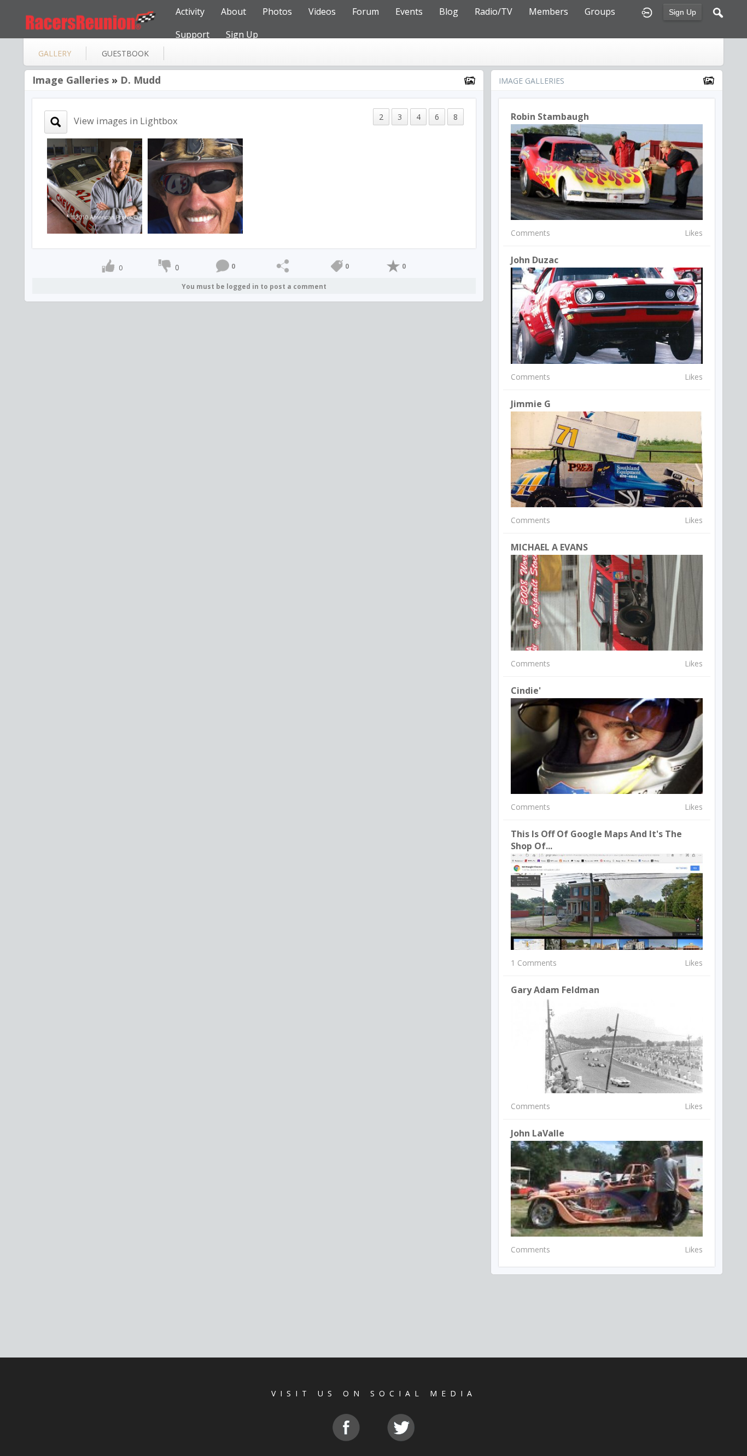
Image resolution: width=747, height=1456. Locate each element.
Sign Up (682, 12)
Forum (365, 11)
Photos (277, 11)
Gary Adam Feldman (555, 990)
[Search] (718, 11)
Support (192, 34)
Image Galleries (70, 79)
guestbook (125, 53)
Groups (600, 11)
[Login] (646, 11)
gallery (54, 53)
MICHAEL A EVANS (549, 547)
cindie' (526, 691)
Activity (190, 11)
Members (548, 11)
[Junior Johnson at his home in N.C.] (94, 185)
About (233, 11)
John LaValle (537, 1133)
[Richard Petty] (195, 185)
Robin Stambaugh (550, 117)
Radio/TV (493, 11)
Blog (448, 11)
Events (409, 11)
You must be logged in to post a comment (254, 286)
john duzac (534, 260)
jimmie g (531, 404)
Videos (322, 11)
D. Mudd (140, 79)
